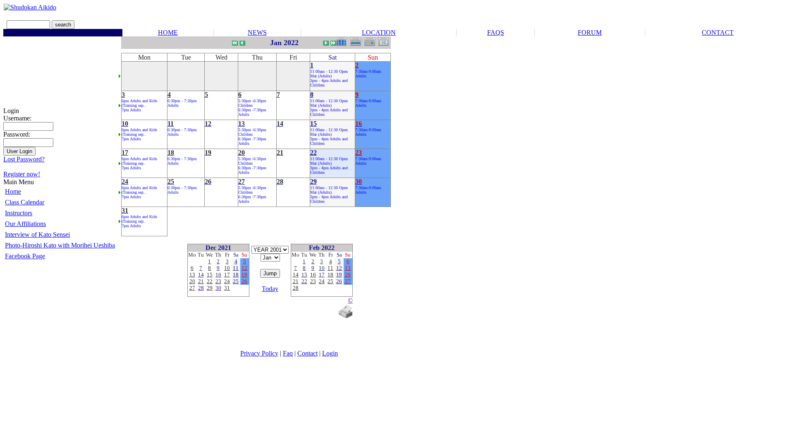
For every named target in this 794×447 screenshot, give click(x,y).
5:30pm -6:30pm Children (252, 103)
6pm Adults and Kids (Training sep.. (139, 103)
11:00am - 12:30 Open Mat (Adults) (329, 73)
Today (270, 288)
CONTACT (718, 32)
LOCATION (379, 32)
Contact (307, 353)
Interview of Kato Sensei (37, 234)
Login (330, 353)
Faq (288, 353)
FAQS (495, 32)
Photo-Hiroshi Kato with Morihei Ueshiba (60, 245)
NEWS (257, 32)
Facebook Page (25, 256)
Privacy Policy (259, 353)
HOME (168, 32)
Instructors (18, 212)
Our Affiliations (25, 223)
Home (13, 191)
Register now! (21, 174)
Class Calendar (24, 202)
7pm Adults (131, 110)
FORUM (590, 32)
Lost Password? (24, 159)
